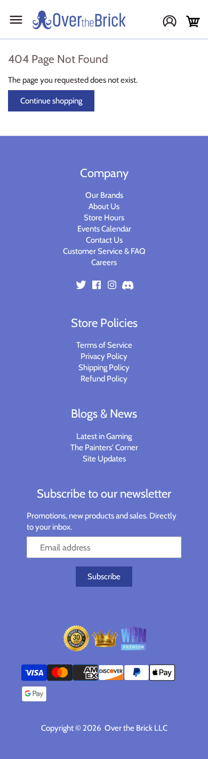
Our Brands (104, 195)
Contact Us (104, 240)
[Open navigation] (16, 20)
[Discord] (127, 284)
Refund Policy (104, 379)
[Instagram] (112, 284)
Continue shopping (51, 101)
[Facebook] (96, 284)
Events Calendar (104, 229)
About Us (104, 206)
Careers (104, 262)
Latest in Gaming (104, 436)
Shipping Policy (104, 367)
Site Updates (104, 459)
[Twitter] (81, 284)
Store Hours (104, 217)
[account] (174, 22)
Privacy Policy (104, 356)
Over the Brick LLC (135, 728)
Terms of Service (104, 345)
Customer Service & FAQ (104, 251)
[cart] (193, 21)
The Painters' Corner (104, 447)
